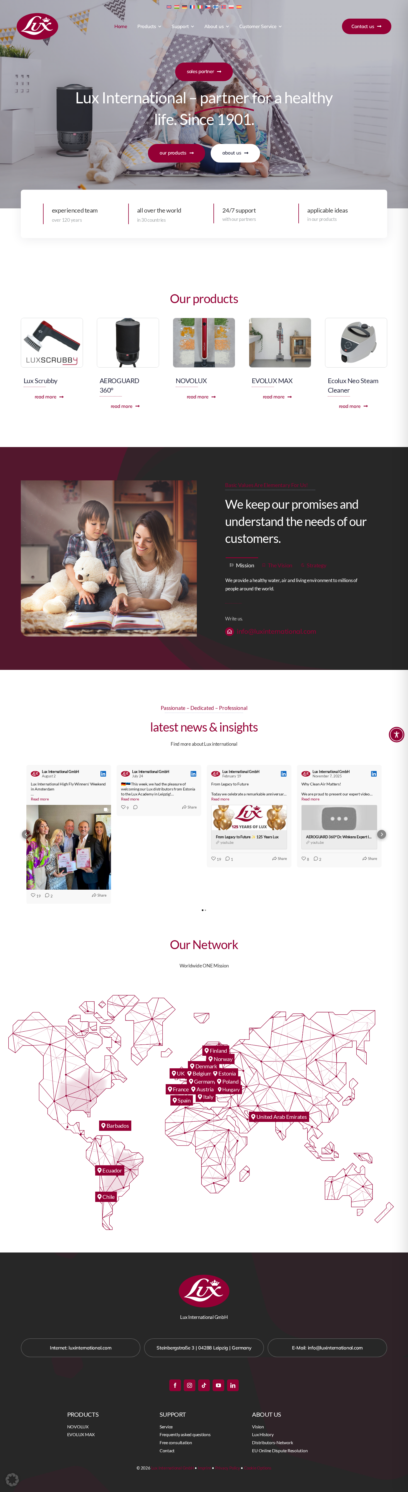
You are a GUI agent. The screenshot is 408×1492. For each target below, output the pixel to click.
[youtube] (218, 1385)
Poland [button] (229, 1081)
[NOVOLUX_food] (204, 320)
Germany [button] (204, 1081)
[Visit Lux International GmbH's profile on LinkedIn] (36, 773)
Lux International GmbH (172, 1467)
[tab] (242, 564)
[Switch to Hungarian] (177, 6)
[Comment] (134, 808)
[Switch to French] (192, 6)
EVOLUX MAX (272, 380)
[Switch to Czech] (208, 6)
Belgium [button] (201, 1073)
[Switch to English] (169, 6)
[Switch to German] (184, 6)
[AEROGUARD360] (128, 320)
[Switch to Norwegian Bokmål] (223, 6)
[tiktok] (204, 1385)
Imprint (204, 1467)
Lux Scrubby (40, 380)
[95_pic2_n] (356, 320)
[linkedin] (233, 1385)
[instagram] (189, 1385)
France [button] (180, 1089)
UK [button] (180, 1073)
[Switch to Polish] (231, 6)
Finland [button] (218, 1050)
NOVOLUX (191, 380)
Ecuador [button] (112, 1170)
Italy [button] (207, 1096)
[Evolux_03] (280, 320)
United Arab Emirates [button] (281, 1116)
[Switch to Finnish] (216, 6)
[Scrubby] (52, 320)
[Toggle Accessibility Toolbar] (396, 734)
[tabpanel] (299, 585)
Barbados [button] (117, 1125)
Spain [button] (183, 1100)
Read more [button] (40, 799)
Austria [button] (204, 1089)
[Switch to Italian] (200, 6)
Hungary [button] (230, 1089)
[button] (26, 834)
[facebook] (175, 1385)
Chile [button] (108, 1196)
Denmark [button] (205, 1066)
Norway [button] (222, 1059)
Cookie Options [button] (257, 1467)
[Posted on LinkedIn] (103, 773)
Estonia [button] (226, 1073)
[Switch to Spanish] (239, 6)
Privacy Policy (227, 1467)
